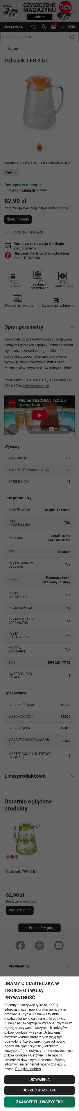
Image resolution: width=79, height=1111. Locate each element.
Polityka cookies (28, 1069)
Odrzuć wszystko (39, 1090)
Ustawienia (39, 1080)
